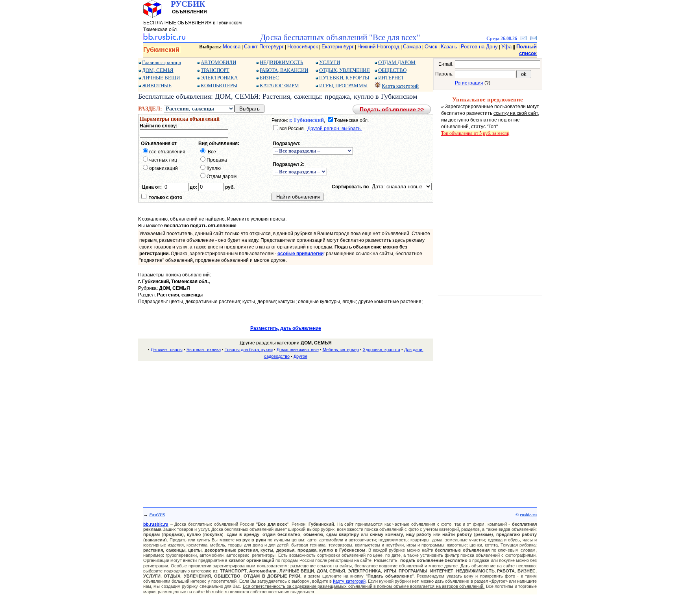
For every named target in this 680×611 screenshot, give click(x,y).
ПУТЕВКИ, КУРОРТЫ (344, 78)
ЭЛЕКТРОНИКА (219, 78)
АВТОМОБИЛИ (218, 62)
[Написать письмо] (533, 38)
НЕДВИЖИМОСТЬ (281, 62)
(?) (487, 83)
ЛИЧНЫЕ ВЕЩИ (161, 78)
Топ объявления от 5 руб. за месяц (475, 133)
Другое (300, 356)
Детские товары (167, 349)
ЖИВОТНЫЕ (157, 85)
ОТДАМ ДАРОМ (397, 62)
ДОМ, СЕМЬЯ (158, 70)
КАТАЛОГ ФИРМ (279, 85)
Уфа (506, 47)
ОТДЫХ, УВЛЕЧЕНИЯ (344, 70)
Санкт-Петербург (264, 47)
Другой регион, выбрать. (334, 128)
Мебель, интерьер (341, 349)
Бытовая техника (204, 349)
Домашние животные (298, 349)
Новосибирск (302, 47)
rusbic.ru (528, 514)
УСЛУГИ (329, 62)
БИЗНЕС (269, 78)
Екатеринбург (338, 47)
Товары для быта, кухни (249, 349)
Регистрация (469, 83)
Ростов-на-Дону (479, 47)
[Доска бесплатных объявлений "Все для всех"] (164, 38)
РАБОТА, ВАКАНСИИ (284, 70)
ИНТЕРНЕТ (391, 78)
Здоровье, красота (381, 349)
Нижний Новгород (378, 47)
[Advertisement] (285, 423)
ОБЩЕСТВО (392, 70)
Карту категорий (349, 581)
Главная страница (161, 62)
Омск (431, 47)
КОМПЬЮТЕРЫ (219, 85)
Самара (412, 47)
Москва (231, 47)
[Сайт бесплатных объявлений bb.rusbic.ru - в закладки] (524, 38)
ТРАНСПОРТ (215, 70)
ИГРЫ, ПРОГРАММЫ (343, 85)
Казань (449, 47)
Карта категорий (400, 86)
